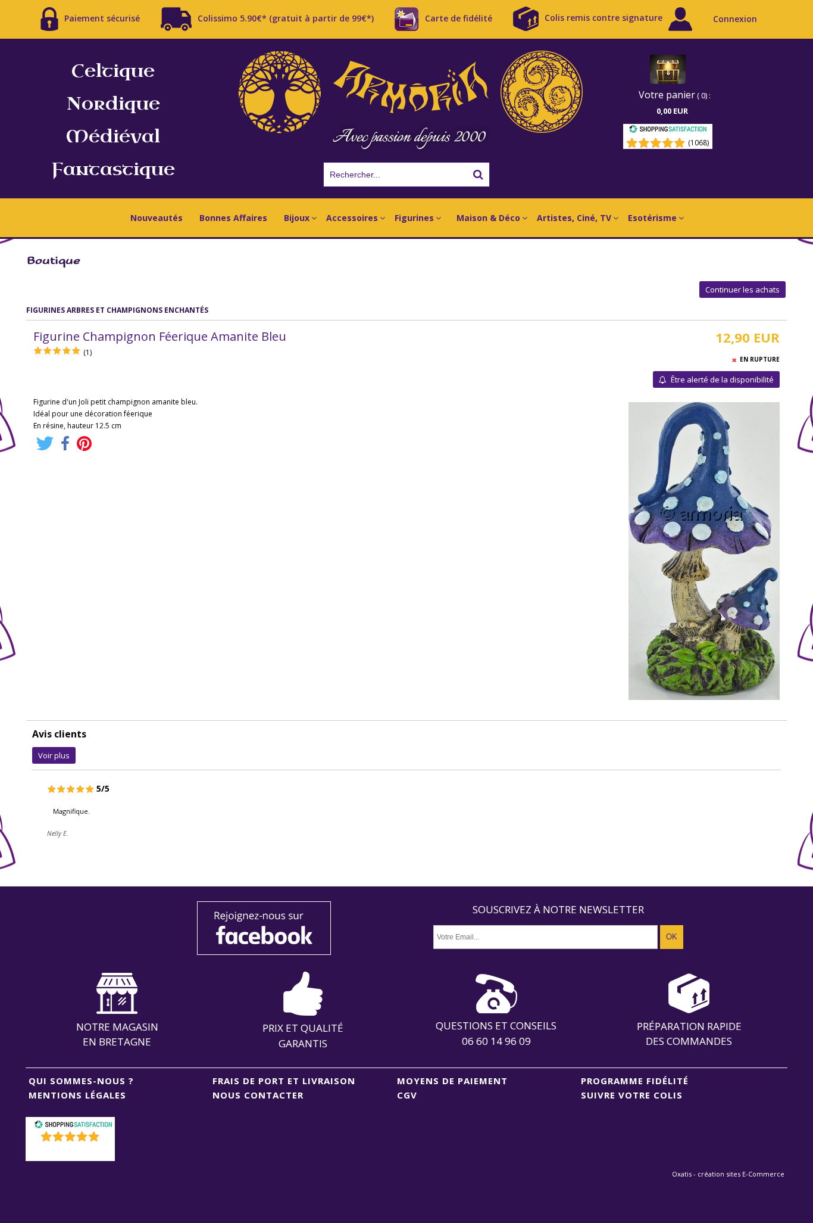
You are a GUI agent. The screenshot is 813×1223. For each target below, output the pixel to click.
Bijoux (296, 217)
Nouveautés (156, 217)
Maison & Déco (488, 217)
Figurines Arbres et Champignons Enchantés (117, 310)
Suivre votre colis (632, 1095)
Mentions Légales (77, 1095)
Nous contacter (258, 1095)
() (71, 1152)
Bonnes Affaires (233, 217)
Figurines (414, 217)
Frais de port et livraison (283, 1081)
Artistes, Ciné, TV (574, 217)
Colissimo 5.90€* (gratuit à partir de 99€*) (286, 17)
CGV (407, 1095)
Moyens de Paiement (452, 1081)
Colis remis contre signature (603, 17)
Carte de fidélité (458, 17)
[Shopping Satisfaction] (667, 131)
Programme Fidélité (635, 1081)
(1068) (698, 143)
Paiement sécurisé (102, 17)
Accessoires (352, 217)
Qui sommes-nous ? (81, 1081)
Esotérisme (652, 217)
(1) (87, 352)
